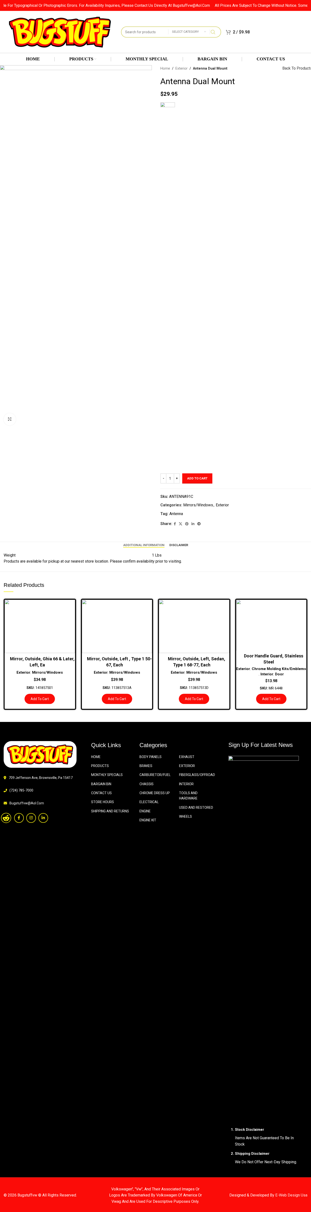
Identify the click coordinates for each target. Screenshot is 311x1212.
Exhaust (186, 757)
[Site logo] (60, 31)
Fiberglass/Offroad (197, 775)
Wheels (185, 816)
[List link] (39, 803)
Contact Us (101, 793)
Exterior (181, 68)
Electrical (149, 802)
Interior (266, 674)
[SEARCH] (213, 32)
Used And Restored (196, 807)
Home (165, 68)
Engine (145, 811)
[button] (40, 699)
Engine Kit (147, 820)
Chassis (146, 784)
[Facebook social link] (174, 524)
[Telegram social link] (199, 524)
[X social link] (180, 524)
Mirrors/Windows (198, 505)
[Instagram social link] (31, 818)
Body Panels (150, 757)
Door (279, 674)
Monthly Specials (107, 775)
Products (100, 766)
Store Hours (102, 802)
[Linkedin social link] (193, 524)
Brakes (145, 766)
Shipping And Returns (110, 811)
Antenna (176, 513)
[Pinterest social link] (187, 524)
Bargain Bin (101, 784)
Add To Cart (197, 478)
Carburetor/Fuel (155, 775)
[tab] (143, 545)
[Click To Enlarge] (10, 419)
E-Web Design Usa (291, 1195)
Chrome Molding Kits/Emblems (279, 669)
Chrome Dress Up (154, 793)
